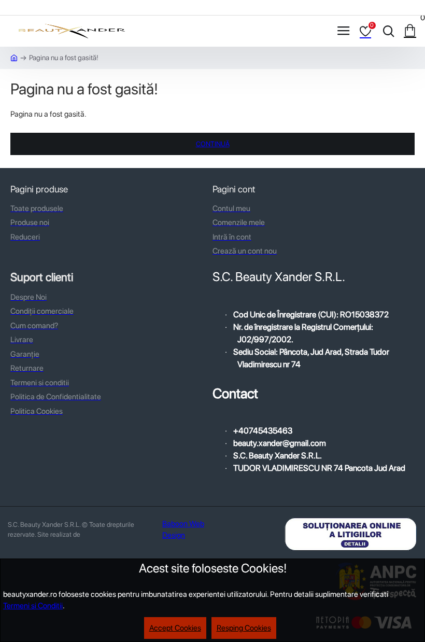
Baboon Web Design (183, 529)
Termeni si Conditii (33, 605)
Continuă (213, 144)
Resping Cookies (244, 628)
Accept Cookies (175, 628)
